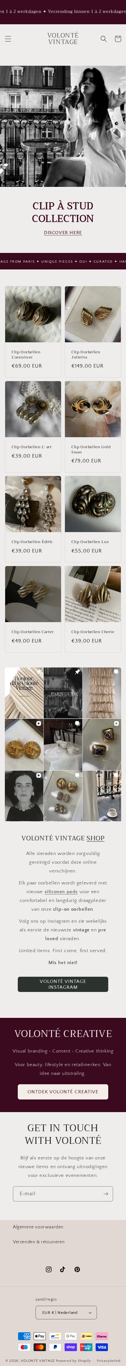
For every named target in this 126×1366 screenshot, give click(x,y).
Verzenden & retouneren (39, 1242)
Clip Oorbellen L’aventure (26, 355)
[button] (8, 39)
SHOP (95, 838)
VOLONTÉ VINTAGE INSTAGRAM (63, 984)
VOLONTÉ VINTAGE (38, 1361)
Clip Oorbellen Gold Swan (90, 450)
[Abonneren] (106, 1193)
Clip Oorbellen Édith (32, 542)
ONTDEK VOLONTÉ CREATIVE (63, 1092)
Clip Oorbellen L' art (32, 447)
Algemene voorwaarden (38, 1227)
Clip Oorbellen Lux (90, 542)
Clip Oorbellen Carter (33, 632)
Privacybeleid (109, 1361)
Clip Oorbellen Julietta (85, 355)
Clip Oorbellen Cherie (92, 632)
